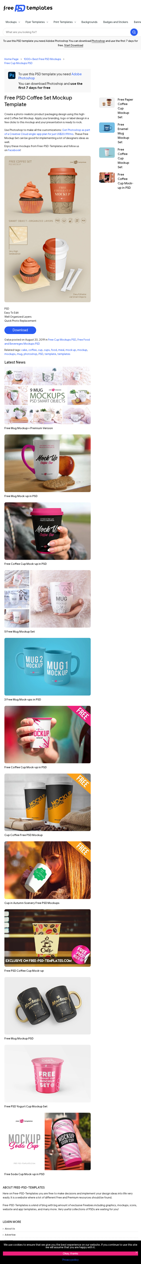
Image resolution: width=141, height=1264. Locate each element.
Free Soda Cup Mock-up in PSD (24, 1174)
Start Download (73, 45)
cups (47, 350)
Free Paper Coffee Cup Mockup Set (125, 108)
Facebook (14, 150)
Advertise (10, 1234)
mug (19, 354)
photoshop (30, 354)
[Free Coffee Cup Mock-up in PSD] (47, 531)
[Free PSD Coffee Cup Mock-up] (47, 938)
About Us (10, 1228)
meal (61, 350)
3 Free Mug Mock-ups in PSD (22, 699)
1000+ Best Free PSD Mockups (42, 59)
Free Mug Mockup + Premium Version (28, 428)
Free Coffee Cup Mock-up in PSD (25, 564)
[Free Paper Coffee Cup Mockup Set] (107, 108)
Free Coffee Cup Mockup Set (123, 158)
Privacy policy (70, 1259)
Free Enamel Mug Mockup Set (123, 133)
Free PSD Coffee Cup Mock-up (24, 970)
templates (63, 354)
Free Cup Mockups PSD (18, 63)
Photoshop (98, 41)
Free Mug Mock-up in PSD (20, 496)
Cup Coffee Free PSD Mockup (23, 835)
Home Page (11, 59)
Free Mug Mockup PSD (18, 1038)
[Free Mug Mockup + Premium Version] (47, 395)
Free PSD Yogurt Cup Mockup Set (25, 1106)
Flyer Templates (35, 22)
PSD (41, 354)
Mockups (11, 22)
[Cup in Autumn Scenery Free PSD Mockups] (47, 870)
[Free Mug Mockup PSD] (47, 1005)
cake (24, 350)
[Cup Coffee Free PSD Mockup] (47, 802)
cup (40, 350)
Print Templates (63, 22)
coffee (32, 350)
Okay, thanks (70, 1253)
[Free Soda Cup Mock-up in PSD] (47, 1141)
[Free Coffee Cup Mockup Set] (107, 158)
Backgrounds (89, 22)
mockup (82, 350)
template (50, 354)
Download (20, 330)
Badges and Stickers (115, 22)
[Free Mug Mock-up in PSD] (47, 463)
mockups (10, 354)
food (54, 350)
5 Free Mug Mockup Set (19, 631)
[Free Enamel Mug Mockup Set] (107, 133)
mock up (71, 350)
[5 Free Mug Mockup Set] (47, 599)
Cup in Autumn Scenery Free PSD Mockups (31, 903)
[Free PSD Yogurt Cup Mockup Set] (47, 1073)
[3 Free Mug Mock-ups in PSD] (47, 666)
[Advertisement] (116, 71)
